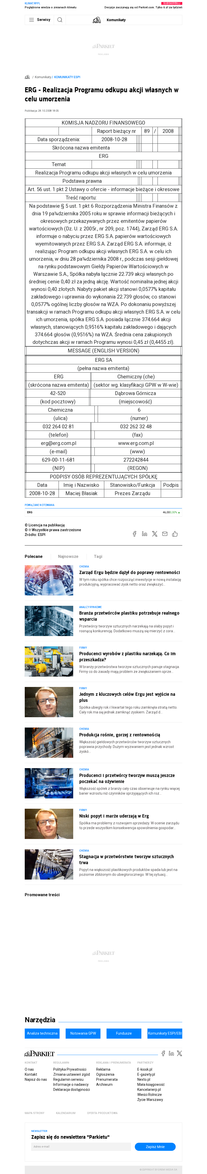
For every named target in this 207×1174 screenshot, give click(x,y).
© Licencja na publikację (45, 525)
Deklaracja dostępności (71, 1090)
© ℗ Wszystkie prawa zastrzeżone (53, 530)
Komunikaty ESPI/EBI (165, 1033)
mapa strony (34, 1113)
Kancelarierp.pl (149, 1090)
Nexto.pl (143, 1079)
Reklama (103, 1069)
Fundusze (124, 1033)
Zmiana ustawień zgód (71, 1074)
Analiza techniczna (42, 1033)
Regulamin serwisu (68, 1079)
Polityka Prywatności (69, 1069)
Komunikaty (116, 19)
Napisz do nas (36, 1079)
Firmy (83, 647)
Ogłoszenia (105, 1074)
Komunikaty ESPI (67, 77)
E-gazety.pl (146, 1074)
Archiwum (104, 1084)
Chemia (84, 566)
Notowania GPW (83, 1033)
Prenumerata (107, 1079)
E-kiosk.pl (144, 1069)
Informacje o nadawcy (71, 1084)
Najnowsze (68, 556)
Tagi (98, 556)
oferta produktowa (102, 1113)
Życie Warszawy (150, 1100)
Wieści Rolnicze (149, 1095)
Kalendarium (65, 1113)
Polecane (34, 556)
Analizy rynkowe (90, 607)
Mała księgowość (151, 1084)
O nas (29, 1069)
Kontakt (31, 1074)
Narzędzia (40, 1020)
